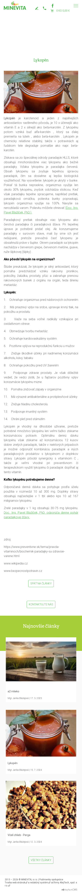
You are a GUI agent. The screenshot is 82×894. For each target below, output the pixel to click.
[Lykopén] (41, 91)
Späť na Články (41, 583)
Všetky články (41, 860)
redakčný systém (39, 882)
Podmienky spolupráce (51, 879)
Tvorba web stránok (15, 882)
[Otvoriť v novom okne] (69, 889)
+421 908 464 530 (45, 8)
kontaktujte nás (37, 8)
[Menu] (76, 5)
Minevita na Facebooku (52, 5)
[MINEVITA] (15, 5)
